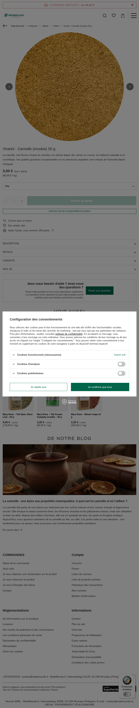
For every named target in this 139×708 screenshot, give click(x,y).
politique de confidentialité (69, 334)
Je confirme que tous (100, 387)
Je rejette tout (38, 387)
